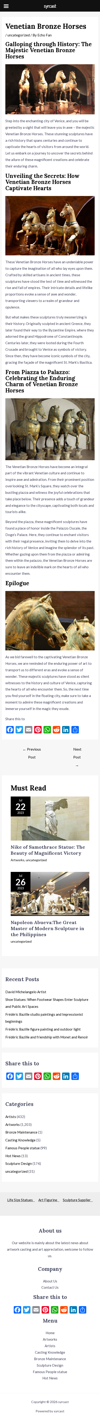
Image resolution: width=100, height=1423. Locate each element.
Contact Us (50, 1287)
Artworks (17, 860)
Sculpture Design (18, 1163)
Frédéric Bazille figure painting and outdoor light (43, 1029)
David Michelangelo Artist (25, 992)
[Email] (36, 1310)
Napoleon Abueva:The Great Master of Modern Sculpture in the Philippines (47, 928)
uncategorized (18, 35)
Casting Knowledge (20, 1140)
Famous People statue (22, 1148)
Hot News (13, 1156)
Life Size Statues (21, 1200)
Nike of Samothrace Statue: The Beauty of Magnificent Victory (48, 850)
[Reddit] (64, 1310)
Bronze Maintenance (21, 1132)
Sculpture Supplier (78, 1200)
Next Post (77, 750)
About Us (50, 1281)
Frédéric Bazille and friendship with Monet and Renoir (46, 1037)
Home (50, 1333)
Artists (10, 1117)
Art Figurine (48, 1200)
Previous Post (32, 750)
